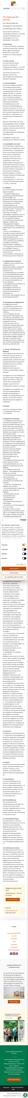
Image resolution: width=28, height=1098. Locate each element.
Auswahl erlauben (14, 572)
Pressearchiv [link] (14, 947)
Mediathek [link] (14, 939)
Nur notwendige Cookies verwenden (14, 577)
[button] (14, 8)
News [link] (14, 941)
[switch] (24, 549)
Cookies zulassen (14, 568)
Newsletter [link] (14, 944)
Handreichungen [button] (14, 1001)
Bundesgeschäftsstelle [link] (14, 933)
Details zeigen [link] (19, 564)
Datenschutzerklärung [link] (17, 1087)
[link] (20, 520)
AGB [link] (13, 1089)
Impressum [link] (6, 1087)
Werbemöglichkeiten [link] (14, 950)
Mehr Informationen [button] (12, 899)
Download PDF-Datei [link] (11, 910)
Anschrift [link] (14, 936)
